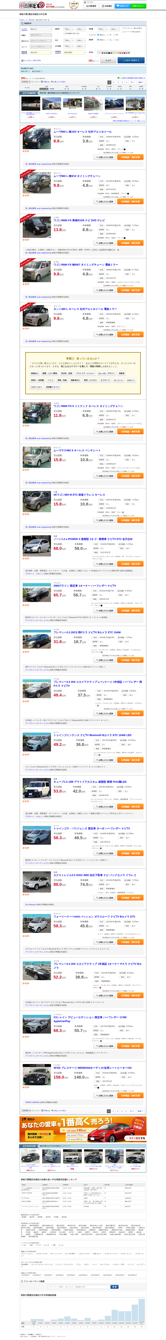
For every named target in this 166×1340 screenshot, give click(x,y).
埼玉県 (48, 1217)
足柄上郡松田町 (115, 1234)
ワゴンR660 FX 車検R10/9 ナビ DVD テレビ (79, 220)
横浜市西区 (60, 1225)
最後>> (140, 82)
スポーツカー (36, 387)
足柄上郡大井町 (101, 1234)
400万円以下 (132, 1275)
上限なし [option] (80, 29)
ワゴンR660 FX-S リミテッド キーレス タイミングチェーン (88, 406)
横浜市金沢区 (123, 1225)
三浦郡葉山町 (38, 1234)
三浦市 (79, 1232)
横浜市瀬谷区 (62, 1228)
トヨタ (24, 1245)
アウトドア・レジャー (85, 373)
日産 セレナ (97, 1254)
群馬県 (40, 1217)
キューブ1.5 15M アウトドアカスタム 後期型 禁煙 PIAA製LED (90, 781)
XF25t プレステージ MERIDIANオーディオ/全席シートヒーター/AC (93, 1067)
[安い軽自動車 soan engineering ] (135, 113)
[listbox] (69, 29)
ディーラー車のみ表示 (132, 32)
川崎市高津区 (43, 1230)
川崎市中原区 (30, 1230)
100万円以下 (83, 1275)
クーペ (94, 1264)
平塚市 (28, 1232)
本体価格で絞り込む (73, 33)
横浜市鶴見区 (34, 1225)
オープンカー (105, 1264)
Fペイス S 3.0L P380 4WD (93, 1165)
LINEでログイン (138, 6)
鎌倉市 (36, 1232)
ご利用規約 (33, 1336)
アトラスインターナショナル (37, 620)
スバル (61, 1245)
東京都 (64, 1217)
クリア (108, 60)
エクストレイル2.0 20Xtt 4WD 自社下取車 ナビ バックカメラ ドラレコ (95, 875)
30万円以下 (48, 1275)
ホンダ (46, 1245)
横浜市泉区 (85, 1228)
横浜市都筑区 (110, 1228)
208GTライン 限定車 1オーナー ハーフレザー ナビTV (85, 585)
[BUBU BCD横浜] (93, 113)
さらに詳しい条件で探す (32, 60)
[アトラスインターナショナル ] (114, 113)
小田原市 (53, 1232)
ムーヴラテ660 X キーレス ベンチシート (77, 450)
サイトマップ (61, 1336)
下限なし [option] (67, 29)
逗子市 (71, 1232)
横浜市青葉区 (97, 1228)
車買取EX (39, 1334)
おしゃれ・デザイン (107, 373)
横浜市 (24, 1225)
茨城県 (24, 1217)
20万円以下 (37, 1275)
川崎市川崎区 (130, 1228)
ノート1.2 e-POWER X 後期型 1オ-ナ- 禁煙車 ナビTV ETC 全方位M (93, 539)
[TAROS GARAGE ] (51, 113)
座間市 (131, 1232)
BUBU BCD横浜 (26, 1201)
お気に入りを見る (59, 82)
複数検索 (24, 30)
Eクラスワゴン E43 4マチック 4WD (30, 1166)
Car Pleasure (31, 904)
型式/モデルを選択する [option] (39, 41)
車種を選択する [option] (36, 35)
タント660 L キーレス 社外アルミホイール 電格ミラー (85, 309)
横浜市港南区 (38, 1228)
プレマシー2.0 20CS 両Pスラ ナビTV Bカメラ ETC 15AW (87, 632)
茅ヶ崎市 (63, 1232)
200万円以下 (107, 1275)
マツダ (38, 1245)
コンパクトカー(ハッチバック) (42, 1264)
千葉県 (56, 1217)
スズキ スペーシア (111, 1254)
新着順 (52, 89)
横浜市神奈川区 (47, 1225)
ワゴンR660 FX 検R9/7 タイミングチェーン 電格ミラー (86, 264)
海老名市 (122, 1232)
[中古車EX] (32, 5)
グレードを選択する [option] (38, 47)
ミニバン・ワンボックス (64, 1264)
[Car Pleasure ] (72, 113)
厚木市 (95, 1232)
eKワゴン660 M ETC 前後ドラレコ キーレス (79, 494)
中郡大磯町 (63, 1234)
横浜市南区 (83, 1225)
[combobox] (41, 29)
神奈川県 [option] (34, 52)
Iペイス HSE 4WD (135, 1165)
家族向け (34, 373)
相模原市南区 (130, 1230)
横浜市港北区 (136, 1225)
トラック (131, 1264)
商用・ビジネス (90, 380)
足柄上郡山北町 (129, 1234)
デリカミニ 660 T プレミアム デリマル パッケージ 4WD (114, 1166)
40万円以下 (60, 1275)
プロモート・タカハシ (34, 574)
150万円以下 (95, 1275)
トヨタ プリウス (84, 1254)
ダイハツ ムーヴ (56, 1254)
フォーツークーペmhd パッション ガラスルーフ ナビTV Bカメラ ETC (94, 916)
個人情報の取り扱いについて (47, 1336)
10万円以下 (26, 1275)
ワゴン (78, 1264)
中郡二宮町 (74, 1234)
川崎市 (120, 1228)
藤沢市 (44, 1232)
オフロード (105, 380)
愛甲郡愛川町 (33, 1236)
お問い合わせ (24, 1336)
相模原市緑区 (103, 1230)
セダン (86, 1264)
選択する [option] (34, 29)
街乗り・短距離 (37, 380)
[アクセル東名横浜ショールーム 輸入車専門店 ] (31, 113)
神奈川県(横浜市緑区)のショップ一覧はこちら (129, 121)
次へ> (133, 82)
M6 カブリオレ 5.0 (72, 1165)
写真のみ (46, 82)
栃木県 (32, 1217)
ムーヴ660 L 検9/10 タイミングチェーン (77, 176)
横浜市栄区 (74, 1228)
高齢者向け (75, 380)
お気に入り (124, 6)
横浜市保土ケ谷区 (96, 1225)
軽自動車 (25, 1264)
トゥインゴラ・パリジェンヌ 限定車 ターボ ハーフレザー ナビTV (92, 828)
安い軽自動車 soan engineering (38, 164)
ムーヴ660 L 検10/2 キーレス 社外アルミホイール (83, 131)
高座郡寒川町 (51, 1234)
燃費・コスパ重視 (50, 373)
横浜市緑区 (36, 71)
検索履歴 (108, 6)
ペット (50, 380)
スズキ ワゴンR (41, 1254)
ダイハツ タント (27, 1254)
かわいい (131, 380)
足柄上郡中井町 (87, 1234)
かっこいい (118, 380)
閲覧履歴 (92, 6)
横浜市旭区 (50, 1228)
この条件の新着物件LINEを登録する (132, 78)
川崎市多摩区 (56, 1230)
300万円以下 (120, 1275)
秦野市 (87, 1232)
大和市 (103, 1232)
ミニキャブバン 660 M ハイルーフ (51, 1166)
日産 (31, 1245)
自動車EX (23, 1334)
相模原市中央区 (117, 1230)
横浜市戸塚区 (25, 1228)
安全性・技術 (66, 373)
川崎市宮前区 (68, 1230)
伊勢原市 (112, 1232)
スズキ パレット (126, 1254)
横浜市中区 (72, 1225)
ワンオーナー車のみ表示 (133, 28)
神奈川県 (24, 71)
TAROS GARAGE (32, 1102)
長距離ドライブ (52, 387)
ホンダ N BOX (70, 1254)
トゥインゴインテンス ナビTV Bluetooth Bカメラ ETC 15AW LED (92, 735)
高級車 (122, 373)
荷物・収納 (62, 380)
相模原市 (92, 1230)
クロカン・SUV (118, 1264)
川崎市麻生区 (81, 1230)
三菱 (53, 1245)
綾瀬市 (28, 1234)
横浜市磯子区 (110, 1225)
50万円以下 (71, 1275)
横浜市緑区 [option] (68, 52)
